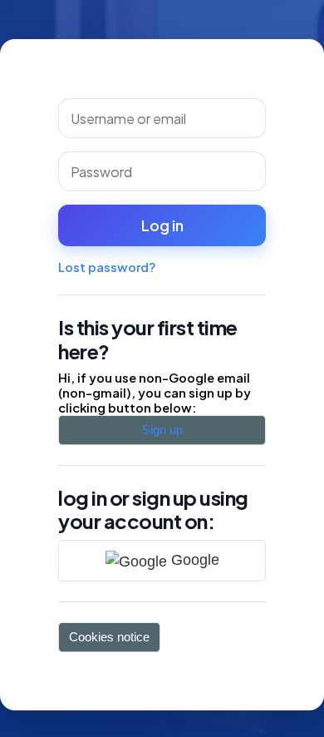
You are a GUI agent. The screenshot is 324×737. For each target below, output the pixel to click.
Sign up (162, 430)
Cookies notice (109, 637)
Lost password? (107, 267)
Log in (162, 225)
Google (193, 560)
